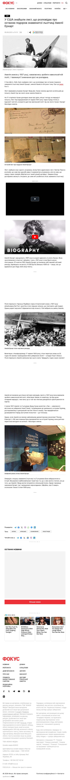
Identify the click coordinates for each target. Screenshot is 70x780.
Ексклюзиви (22, 8)
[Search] (66, 2)
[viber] (24, 691)
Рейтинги (56, 3)
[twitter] (9, 691)
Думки (39, 3)
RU (62, 3)
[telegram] (14, 691)
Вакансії (23, 674)
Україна (58, 8)
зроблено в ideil (8, 776)
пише (61, 84)
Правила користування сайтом (9, 679)
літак (14, 531)
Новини (6, 664)
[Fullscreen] (63, 110)
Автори (23, 671)
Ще (64, 8)
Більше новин (35, 602)
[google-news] (29, 691)
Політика (48, 8)
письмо (23, 531)
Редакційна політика (7, 685)
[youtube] (19, 691)
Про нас (6, 674)
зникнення (34, 531)
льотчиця (47, 531)
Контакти (61, 773)
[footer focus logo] (11, 659)
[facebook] (4, 691)
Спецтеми (47, 3)
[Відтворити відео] (35, 237)
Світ (7, 16)
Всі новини (10, 8)
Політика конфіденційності (46, 773)
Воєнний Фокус (36, 8)
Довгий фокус (8, 671)
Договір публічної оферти (24, 679)
